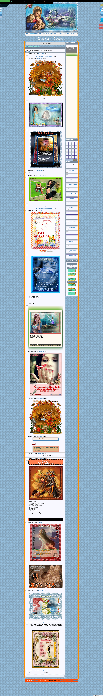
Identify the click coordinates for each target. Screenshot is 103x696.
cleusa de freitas (71, 212)
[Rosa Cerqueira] (67, 200)
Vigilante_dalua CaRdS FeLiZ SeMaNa (34, 98)
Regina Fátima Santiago (73, 245)
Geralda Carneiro (72, 236)
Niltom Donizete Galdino (73, 193)
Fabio (70, 165)
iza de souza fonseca (72, 216)
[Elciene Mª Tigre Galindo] (73, 153)
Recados (22, 0)
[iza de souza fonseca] (67, 218)
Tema (20, 3)
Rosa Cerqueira (71, 198)
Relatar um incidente (67, 680)
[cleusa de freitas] (67, 213)
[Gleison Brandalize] (70, 153)
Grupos (46, 0)
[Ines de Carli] (76, 150)
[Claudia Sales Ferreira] (67, 150)
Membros (41, 0)
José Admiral (71, 179)
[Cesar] (73, 143)
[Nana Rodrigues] (76, 157)
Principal (8, 0)
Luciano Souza (71, 241)
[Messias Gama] (67, 146)
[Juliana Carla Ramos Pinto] (70, 150)
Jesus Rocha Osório (72, 175)
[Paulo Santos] (67, 143)
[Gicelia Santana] (67, 172)
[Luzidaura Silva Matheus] (67, 186)
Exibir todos (75, 160)
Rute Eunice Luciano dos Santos (73, 203)
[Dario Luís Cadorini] (67, 157)
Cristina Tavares (71, 222)
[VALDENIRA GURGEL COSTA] (67, 252)
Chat (32, 0)
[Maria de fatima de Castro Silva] (67, 190)
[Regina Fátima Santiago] (67, 247)
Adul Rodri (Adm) (41, 53)
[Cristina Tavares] (67, 224)
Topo (101, 24)
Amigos (36, 0)
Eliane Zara (71, 232)
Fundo (101, 27)
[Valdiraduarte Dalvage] (67, 257)
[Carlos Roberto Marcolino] (73, 146)
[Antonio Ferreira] (70, 143)
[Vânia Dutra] (67, 209)
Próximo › (35, 676)
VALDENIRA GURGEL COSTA (72, 251)
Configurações (11, 3)
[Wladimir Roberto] (70, 146)
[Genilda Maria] (70, 157)
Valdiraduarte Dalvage (72, 255)
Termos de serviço (75, 680)
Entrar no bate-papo (96, 695)
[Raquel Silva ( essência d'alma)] (76, 143)
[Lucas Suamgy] (73, 157)
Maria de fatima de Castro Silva (73, 189)
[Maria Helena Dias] (73, 150)
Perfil (13, 0)
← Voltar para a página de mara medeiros (32, 46)
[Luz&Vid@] (67, 153)
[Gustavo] (76, 146)
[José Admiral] (67, 181)
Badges (61, 680)
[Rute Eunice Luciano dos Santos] (67, 204)
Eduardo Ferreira (72, 227)
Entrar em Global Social (29, 51)
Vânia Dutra (71, 207)
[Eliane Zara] (67, 233)
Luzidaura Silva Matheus (73, 184)
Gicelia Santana (71, 170)
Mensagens (28, 0)
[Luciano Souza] (67, 243)
